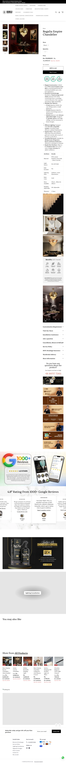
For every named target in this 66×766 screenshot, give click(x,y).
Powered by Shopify (38, 761)
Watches (18, 12)
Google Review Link (14, 511)
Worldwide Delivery (49, 354)
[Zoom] (23, 39)
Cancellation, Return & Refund (53, 342)
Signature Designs (17, 748)
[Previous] (56, 725)
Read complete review (36, 510)
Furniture (29, 8)
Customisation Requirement (52, 327)
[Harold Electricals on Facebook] (29, 748)
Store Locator (19, 18)
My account (16, 754)
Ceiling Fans (19, 8)
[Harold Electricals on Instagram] (27, 748)
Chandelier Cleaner (42, 15)
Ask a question (48, 338)
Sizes (44, 42)
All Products (21, 652)
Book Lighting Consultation (24, 15)
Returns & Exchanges (18, 742)
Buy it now (53, 72)
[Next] (5, 53)
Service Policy (47, 346)
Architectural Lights (41, 8)
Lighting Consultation (32, 593)
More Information (49, 358)
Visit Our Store (48, 331)
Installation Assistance (51, 335)
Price (44, 55)
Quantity (45, 49)
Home (44, 28)
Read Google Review (58, 510)
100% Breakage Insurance (51, 350)
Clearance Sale (28, 12)
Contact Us (15, 752)
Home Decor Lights (21, 5)
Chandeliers (42, 5)
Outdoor (32, 5)
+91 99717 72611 (53, 373)
